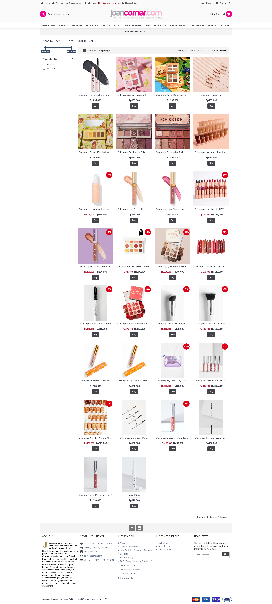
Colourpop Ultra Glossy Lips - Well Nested (173, 209)
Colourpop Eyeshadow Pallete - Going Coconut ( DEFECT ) (173, 266)
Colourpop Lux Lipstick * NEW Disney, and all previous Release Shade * (212, 209)
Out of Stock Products (130, 569)
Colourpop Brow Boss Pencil (134, 438)
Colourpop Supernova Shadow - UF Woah (173, 438)
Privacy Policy (126, 557)
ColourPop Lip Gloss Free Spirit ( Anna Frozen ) (96, 266)
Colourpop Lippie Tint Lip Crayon (211, 266)
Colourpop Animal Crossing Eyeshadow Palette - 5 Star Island (134, 95)
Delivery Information (129, 547)
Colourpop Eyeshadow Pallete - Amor (134, 152)
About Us (124, 543)
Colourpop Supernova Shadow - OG (134, 380)
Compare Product (166, 549)
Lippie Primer (134, 495)
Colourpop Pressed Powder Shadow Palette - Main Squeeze (134, 323)
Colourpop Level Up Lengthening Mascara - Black (96, 95)
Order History (164, 546)
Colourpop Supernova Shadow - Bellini (96, 380)
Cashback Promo (128, 574)
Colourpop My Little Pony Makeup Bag (173, 380)
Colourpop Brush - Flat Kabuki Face (212, 323)
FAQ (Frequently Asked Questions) (136, 561)
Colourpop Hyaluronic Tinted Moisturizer (212, 152)
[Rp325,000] (71, 47)
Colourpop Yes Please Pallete (134, 266)
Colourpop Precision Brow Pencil (211, 438)
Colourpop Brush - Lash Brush (95, 323)
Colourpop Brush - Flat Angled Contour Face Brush (173, 323)
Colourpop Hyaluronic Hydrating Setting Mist (96, 209)
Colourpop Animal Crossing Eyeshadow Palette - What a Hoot (173, 95)
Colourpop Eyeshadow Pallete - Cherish (173, 152)
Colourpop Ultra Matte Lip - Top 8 (95, 495)
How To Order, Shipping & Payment (136, 550)
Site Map (124, 554)
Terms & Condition (128, 565)
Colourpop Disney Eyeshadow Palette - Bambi (96, 152)
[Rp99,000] (45, 47)
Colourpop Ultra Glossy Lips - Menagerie (134, 209)
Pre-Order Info (126, 578)
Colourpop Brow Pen (211, 95)
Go (225, 554)
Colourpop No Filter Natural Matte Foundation (96, 438)
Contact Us (163, 543)
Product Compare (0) (99, 50)
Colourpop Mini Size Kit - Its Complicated (212, 380)
